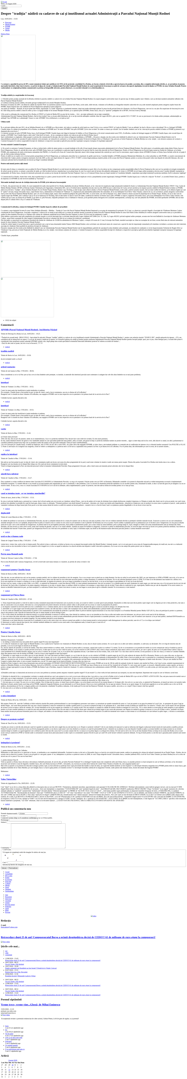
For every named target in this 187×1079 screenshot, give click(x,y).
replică (7, 347)
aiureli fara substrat (9, 474)
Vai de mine (9, 1034)
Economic (8, 880)
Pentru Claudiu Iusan (10, 632)
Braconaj (8, 22)
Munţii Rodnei (10, 24)
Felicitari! (8, 1041)
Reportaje (8, 897)
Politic (7, 878)
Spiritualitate (9, 891)
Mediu (7, 30)
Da (6, 1030)
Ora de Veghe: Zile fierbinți (14, 964)
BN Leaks (8, 876)
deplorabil (5, 513)
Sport (7, 887)
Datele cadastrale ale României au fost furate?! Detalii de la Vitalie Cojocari (31, 968)
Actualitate (9, 874)
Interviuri (8, 899)
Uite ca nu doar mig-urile (13, 1037)
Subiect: (4, 822)
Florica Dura (5, 34)
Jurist (7, 908)
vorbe (3, 429)
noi (6, 951)
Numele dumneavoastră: (10, 813)
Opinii (7, 28)
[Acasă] (4, 2)
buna (7, 1026)
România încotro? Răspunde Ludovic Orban (20, 976)
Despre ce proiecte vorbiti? (12, 719)
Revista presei (10, 905)
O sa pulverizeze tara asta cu (15, 1049)
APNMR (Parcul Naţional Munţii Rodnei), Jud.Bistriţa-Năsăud (29, 330)
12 (9, 1070)
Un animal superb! (11, 1045)
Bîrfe (7, 910)
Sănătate (8, 889)
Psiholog (8, 906)
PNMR (7, 26)
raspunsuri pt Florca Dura (12, 595)
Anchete (8, 901)
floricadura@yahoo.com (9, 927)
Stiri (6, 895)
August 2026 (12, 1060)
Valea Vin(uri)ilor (8, 779)
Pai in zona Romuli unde (12, 554)
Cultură (7, 883)
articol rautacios (8, 367)
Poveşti (7, 912)
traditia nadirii (7, 351)
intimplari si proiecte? (10, 742)
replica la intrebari (9, 454)
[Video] (93, 916)
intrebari (5, 382)
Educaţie (8, 881)
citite (6, 953)
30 (12, 1065)
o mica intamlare (8, 696)
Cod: (5, 862)
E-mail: (4, 816)
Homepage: (5, 820)
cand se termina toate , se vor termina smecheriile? (23, 493)
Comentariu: (6, 848)
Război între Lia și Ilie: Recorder (16, 972)
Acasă (7, 872)
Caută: (3, 6)
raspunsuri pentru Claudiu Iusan (15, 569)
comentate (8, 955)
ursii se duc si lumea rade (12, 536)
